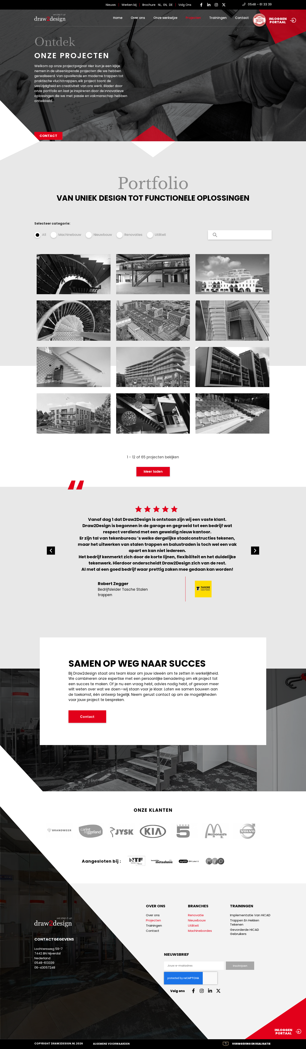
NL (159, 5)
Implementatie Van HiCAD (250, 915)
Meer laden (153, 471)
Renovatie (196, 915)
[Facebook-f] (201, 5)
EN (165, 5)
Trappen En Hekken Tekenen (244, 922)
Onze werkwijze (165, 18)
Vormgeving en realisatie (251, 1043)
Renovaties (133, 234)
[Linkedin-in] (209, 5)
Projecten (193, 18)
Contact (242, 18)
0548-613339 (44, 962)
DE (171, 5)
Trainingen (218, 18)
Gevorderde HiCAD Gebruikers (244, 932)
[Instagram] (216, 5)
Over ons (138, 18)
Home (117, 18)
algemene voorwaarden (111, 1043)
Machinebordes (200, 931)
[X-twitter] (224, 5)
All (44, 234)
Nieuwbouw (102, 234)
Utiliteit (160, 234)
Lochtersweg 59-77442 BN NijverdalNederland (48, 953)
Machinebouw (69, 234)
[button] (51, 551)
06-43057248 (44, 967)
